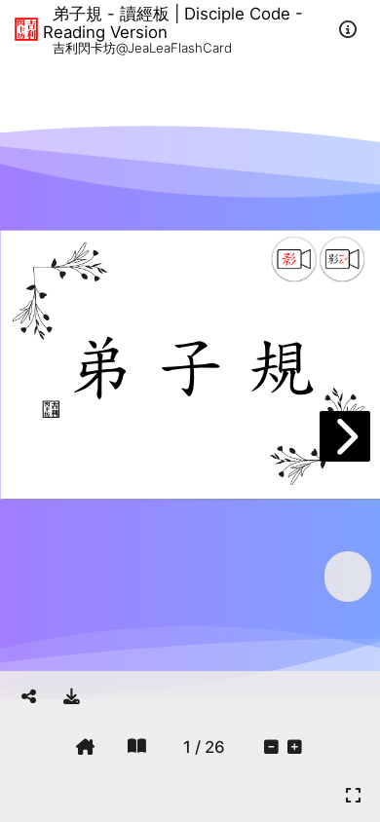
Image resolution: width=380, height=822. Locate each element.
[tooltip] (72, 696)
